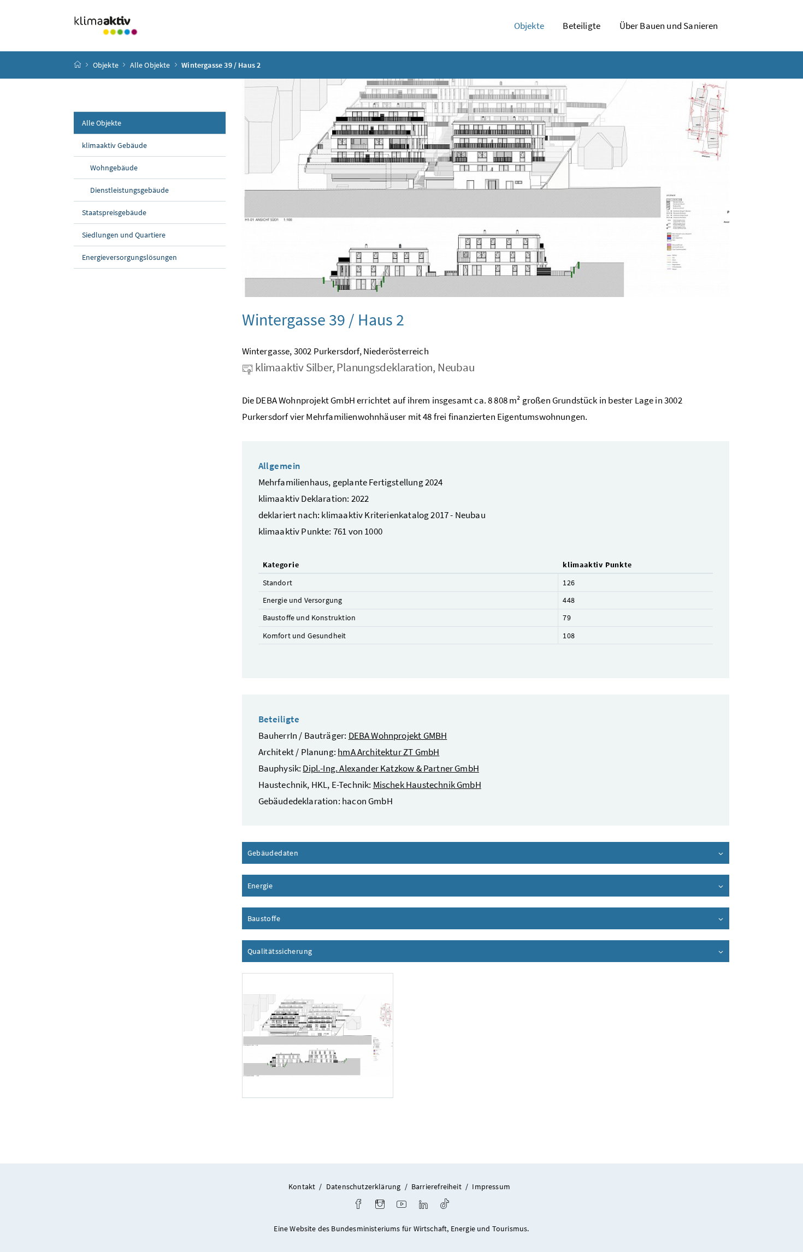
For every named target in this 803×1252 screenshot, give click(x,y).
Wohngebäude (114, 168)
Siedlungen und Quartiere (124, 235)
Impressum (491, 1186)
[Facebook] (358, 1205)
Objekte (106, 65)
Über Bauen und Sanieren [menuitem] (668, 26)
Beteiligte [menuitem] (581, 26)
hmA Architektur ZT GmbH (388, 752)
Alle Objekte (150, 65)
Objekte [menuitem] (529, 26)
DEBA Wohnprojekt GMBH (398, 735)
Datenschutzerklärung (363, 1186)
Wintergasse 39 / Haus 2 (221, 65)
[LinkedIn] (423, 1205)
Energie (291, 886)
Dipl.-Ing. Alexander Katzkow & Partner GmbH (391, 768)
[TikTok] (444, 1205)
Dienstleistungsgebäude (129, 190)
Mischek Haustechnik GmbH (427, 785)
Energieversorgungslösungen (129, 257)
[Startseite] (77, 65)
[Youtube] (401, 1205)
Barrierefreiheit (436, 1186)
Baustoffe (295, 918)
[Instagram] (380, 1205)
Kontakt (301, 1186)
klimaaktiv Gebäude (114, 145)
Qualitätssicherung (310, 951)
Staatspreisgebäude (114, 212)
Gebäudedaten (304, 853)
